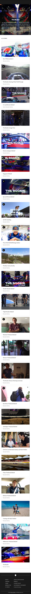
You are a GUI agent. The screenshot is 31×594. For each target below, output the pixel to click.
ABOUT (6, 579)
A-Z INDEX (7, 587)
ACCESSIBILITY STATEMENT (20, 585)
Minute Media (13, 592)
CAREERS (7, 581)
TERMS (6, 583)
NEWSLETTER (8, 585)
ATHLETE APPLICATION (19, 579)
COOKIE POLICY (17, 583)
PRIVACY (16, 581)
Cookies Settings (17, 587)
